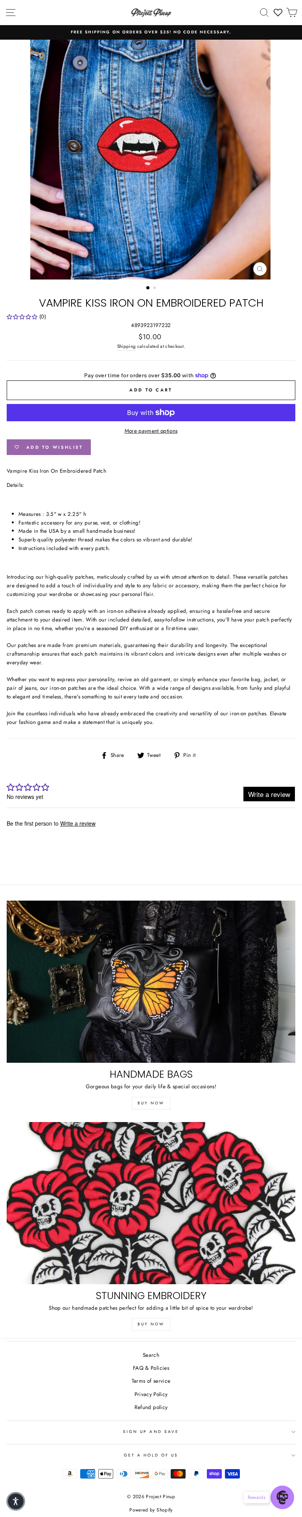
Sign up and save (151, 1432)
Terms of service (151, 1381)
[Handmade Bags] (151, 982)
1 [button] (148, 288)
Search (151, 1355)
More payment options (151, 431)
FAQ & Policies (151, 1368)
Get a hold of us (151, 1455)
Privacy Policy (151, 1394)
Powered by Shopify (150, 1509)
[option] (151, 32)
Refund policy (151, 1407)
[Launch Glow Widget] (282, 1497)
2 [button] (155, 289)
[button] (15, 1501)
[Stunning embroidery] (151, 1203)
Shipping (126, 346)
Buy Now (151, 1103)
